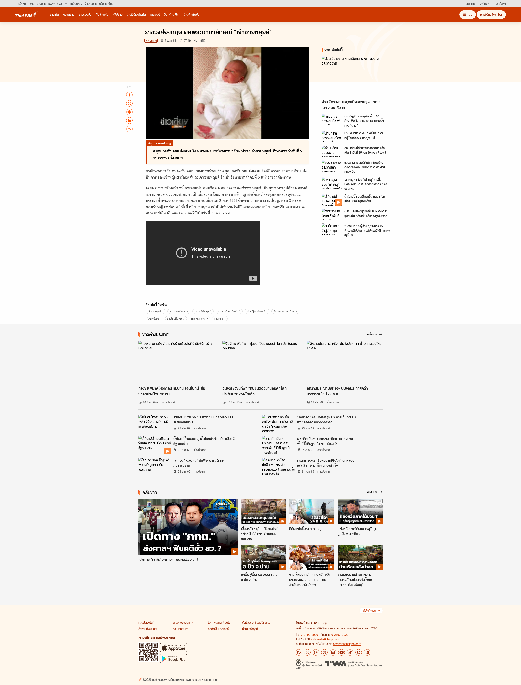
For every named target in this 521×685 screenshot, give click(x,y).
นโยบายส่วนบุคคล (183, 622)
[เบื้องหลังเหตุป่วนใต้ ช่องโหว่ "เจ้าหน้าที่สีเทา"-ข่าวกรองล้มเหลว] (263, 511)
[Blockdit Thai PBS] (358, 652)
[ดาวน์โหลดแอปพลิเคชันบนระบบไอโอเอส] (173, 647)
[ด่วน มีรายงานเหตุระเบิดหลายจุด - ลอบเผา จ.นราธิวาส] (358, 76)
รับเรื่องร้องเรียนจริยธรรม (256, 622)
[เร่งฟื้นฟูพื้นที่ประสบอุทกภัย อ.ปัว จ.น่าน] (263, 557)
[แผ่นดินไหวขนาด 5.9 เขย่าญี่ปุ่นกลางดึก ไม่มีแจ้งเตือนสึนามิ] (154, 424)
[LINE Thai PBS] (333, 652)
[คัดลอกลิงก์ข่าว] (129, 129)
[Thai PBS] (26, 14)
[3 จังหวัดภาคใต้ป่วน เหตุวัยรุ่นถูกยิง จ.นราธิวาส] (360, 511)
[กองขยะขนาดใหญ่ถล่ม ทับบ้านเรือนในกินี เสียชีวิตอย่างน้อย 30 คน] (176, 362)
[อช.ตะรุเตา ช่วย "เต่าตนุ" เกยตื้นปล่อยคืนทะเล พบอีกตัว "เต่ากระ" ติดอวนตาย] (332, 183)
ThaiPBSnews (198, 318)
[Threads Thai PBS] (324, 652)
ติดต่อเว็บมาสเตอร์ (218, 629)
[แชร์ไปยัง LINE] (129, 112)
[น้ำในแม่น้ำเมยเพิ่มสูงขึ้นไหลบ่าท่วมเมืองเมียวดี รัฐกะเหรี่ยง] (332, 200)
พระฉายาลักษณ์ (177, 311)
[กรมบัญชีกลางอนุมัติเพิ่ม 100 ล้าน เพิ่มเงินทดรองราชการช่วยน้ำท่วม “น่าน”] (332, 119)
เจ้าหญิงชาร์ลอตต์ (255, 311)
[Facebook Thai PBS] (299, 652)
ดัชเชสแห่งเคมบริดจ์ (283, 311)
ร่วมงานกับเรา (180, 629)
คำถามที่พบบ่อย (147, 629)
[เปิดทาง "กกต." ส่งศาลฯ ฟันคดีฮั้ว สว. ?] (188, 527)
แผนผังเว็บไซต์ (146, 622)
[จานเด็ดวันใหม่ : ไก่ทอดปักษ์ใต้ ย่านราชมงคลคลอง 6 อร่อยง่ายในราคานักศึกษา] (311, 557)
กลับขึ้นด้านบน (369, 610)
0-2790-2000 (309, 634)
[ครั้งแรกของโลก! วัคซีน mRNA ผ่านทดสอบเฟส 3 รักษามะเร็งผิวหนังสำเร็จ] (278, 467)
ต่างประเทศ (151, 40)
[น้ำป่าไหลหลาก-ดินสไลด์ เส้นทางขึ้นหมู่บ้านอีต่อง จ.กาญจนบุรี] (332, 136)
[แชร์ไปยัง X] (129, 103)
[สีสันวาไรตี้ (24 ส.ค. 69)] (311, 511)
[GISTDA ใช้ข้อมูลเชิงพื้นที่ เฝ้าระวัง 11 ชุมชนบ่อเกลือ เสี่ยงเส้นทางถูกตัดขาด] (332, 214)
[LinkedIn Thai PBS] (367, 652)
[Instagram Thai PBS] (316, 652)
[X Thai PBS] (307, 652)
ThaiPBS (218, 318)
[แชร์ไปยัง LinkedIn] (129, 120)
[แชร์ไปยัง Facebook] (129, 95)
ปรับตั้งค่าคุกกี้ (250, 629)
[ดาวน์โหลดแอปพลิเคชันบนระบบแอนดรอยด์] (173, 658)
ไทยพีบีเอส (153, 318)
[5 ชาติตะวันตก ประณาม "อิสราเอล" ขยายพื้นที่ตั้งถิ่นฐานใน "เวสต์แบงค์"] (278, 445)
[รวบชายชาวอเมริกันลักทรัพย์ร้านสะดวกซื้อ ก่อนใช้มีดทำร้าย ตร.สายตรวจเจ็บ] (332, 166)
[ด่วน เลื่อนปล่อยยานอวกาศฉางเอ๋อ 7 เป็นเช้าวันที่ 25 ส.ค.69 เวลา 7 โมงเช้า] (332, 151)
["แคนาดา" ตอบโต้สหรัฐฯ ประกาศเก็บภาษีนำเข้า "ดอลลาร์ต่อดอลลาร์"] (278, 424)
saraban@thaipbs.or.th (347, 644)
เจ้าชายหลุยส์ (154, 311)
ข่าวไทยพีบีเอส (174, 318)
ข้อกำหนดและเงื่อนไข (219, 622)
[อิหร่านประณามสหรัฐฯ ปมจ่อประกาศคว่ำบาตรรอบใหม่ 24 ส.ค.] (345, 362)
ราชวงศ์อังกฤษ (201, 311)
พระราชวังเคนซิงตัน (228, 311)
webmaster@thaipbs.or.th (326, 639)
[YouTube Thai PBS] (341, 652)
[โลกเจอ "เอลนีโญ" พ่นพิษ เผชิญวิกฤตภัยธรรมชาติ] (154, 467)
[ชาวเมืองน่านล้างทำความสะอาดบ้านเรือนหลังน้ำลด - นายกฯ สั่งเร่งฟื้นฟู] (360, 557)
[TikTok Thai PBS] (350, 652)
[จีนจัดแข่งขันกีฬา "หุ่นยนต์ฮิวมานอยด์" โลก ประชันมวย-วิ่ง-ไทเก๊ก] (260, 362)
